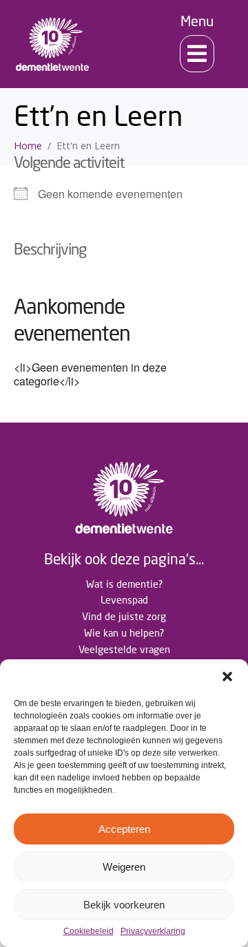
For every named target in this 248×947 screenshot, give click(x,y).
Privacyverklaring (153, 931)
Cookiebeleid (88, 931)
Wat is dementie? (124, 583)
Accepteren (124, 829)
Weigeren (124, 867)
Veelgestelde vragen (124, 649)
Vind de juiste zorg (124, 616)
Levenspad (124, 599)
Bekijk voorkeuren (124, 905)
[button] (227, 676)
